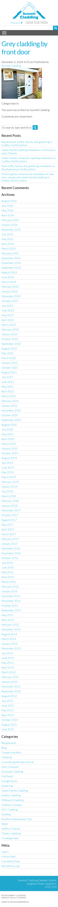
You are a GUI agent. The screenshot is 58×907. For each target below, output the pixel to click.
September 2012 (11, 691)
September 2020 (11, 419)
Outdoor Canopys (11, 804)
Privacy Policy (9, 898)
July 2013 (7, 653)
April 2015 (7, 619)
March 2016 (8, 581)
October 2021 (9, 367)
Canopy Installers (11, 752)
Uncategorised (9, 838)
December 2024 (11, 258)
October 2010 (9, 719)
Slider (4, 823)
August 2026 (9, 201)
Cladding (6, 757)
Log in (4, 851)
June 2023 (7, 310)
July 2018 (7, 491)
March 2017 (8, 534)
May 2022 (7, 353)
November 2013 (11, 648)
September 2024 (11, 267)
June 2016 (7, 567)
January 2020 (9, 448)
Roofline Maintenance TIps (16, 819)
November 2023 (11, 296)
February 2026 (10, 220)
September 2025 (11, 229)
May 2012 (7, 710)
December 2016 (11, 548)
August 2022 (9, 348)
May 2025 (7, 239)
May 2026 (7, 210)
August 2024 (9, 272)
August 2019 (9, 458)
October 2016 (9, 558)
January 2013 (9, 681)
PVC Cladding (9, 809)
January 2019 (9, 486)
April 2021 (7, 391)
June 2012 (7, 705)
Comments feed (10, 861)
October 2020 (9, 415)
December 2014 (11, 629)
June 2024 (7, 277)
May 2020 (7, 434)
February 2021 (10, 400)
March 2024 (8, 281)
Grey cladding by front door (24, 48)
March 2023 (8, 324)
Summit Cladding (11, 65)
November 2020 (11, 410)
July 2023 (7, 305)
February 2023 (10, 329)
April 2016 (7, 577)
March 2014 (8, 638)
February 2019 (10, 481)
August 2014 (9, 634)
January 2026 (9, 224)
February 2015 (10, 624)
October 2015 (9, 605)
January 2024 (9, 291)
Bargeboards (8, 742)
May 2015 (7, 615)
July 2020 (7, 429)
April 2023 (7, 320)
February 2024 (10, 286)
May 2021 (7, 386)
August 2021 (9, 372)
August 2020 (9, 424)
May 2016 (7, 572)
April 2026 (7, 215)
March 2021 (8, 396)
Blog (4, 747)
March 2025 (8, 248)
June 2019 (7, 467)
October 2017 (9, 515)
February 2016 (10, 586)
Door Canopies (10, 766)
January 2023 (9, 334)
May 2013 (7, 662)
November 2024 (11, 262)
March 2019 (8, 477)
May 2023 (7, 315)
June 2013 (7, 657)
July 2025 (7, 234)
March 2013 (8, 672)
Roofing (6, 814)
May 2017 (7, 524)
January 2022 (9, 362)
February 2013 (10, 677)
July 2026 (7, 205)
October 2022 (9, 339)
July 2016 (7, 562)
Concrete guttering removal (17, 762)
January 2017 (9, 543)
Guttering (7, 785)
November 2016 (11, 553)
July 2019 (7, 462)
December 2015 (11, 596)
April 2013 (7, 667)
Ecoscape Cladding (12, 771)
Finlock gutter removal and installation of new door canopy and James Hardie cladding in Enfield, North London (27, 177)
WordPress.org (10, 866)
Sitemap (22, 898)
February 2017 (10, 538)
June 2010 (7, 729)
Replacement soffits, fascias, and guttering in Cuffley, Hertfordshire (26, 143)
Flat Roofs (7, 776)
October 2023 (9, 300)
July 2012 (7, 700)
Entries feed (8, 856)
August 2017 (9, 519)
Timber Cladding (11, 833)
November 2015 (11, 600)
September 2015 (11, 610)
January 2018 (9, 505)
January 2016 (9, 591)
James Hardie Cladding (14, 790)
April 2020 (7, 439)
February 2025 (10, 253)
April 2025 (7, 243)
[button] (55, 28)
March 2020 (8, 443)
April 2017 (7, 529)
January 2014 (9, 643)
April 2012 (7, 715)
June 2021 (7, 381)
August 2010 (9, 724)
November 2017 (11, 510)
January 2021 (9, 405)
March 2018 (8, 496)
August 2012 (9, 696)
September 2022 (11, 343)
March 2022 (8, 358)
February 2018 (10, 500)
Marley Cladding (11, 795)
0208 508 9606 (37, 22)
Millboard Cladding (12, 800)
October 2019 (9, 453)
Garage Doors (9, 781)
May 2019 (7, 472)
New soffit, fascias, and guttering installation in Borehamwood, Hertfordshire (28, 167)
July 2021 (7, 377)
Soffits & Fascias (10, 828)
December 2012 (11, 686)
